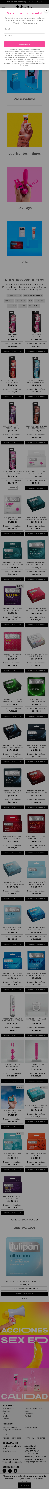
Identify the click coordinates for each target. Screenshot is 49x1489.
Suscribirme (24, 44)
